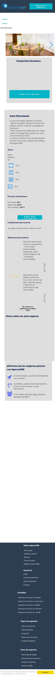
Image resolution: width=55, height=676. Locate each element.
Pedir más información (30, 217)
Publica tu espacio (41, 6)
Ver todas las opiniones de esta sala (28, 307)
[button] (51, 45)
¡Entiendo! (45, 672)
